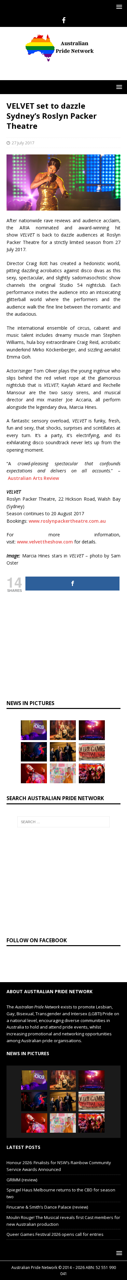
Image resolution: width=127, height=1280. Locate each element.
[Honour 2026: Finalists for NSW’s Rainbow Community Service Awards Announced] (34, 730)
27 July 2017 (23, 143)
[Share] (72, 584)
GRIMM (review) (22, 1180)
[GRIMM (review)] (63, 730)
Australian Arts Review (33, 478)
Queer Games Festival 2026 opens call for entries (55, 1234)
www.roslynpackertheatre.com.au (67, 521)
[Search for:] (63, 821)
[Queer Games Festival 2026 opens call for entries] (92, 752)
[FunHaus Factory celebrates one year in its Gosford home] (92, 773)
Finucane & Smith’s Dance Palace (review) (47, 1207)
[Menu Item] (63, 20)
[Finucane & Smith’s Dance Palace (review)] (34, 752)
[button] (118, 7)
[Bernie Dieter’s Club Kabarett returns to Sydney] (34, 773)
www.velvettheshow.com (45, 542)
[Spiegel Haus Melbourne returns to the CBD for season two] (92, 730)
